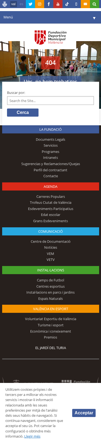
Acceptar (84, 413)
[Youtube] (57, 4)
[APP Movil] (76, 4)
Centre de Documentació (51, 241)
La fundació (50, 129)
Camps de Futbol (50, 280)
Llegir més (32, 436)
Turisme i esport (51, 325)
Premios (50, 337)
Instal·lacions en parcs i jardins (50, 292)
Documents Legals (50, 139)
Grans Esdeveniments (50, 220)
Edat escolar (50, 214)
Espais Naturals (50, 298)
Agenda (50, 186)
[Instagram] (39, 4)
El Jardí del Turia (50, 347)
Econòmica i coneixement (50, 331)
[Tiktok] (67, 4)
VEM (50, 253)
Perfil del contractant (50, 170)
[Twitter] (30, 4)
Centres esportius (50, 286)
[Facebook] (48, 4)
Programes (50, 151)
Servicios (51, 145)
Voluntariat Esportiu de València (50, 318)
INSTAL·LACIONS (50, 270)
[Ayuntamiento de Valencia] (5, 4)
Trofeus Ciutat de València (50, 202)
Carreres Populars (50, 196)
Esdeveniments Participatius (50, 208)
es (21, 4)
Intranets (50, 157)
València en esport (50, 308)
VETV (51, 259)
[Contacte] (85, 4)
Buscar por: (16, 92)
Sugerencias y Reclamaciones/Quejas (50, 163)
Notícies (50, 247)
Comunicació (50, 231)
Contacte (50, 175)
